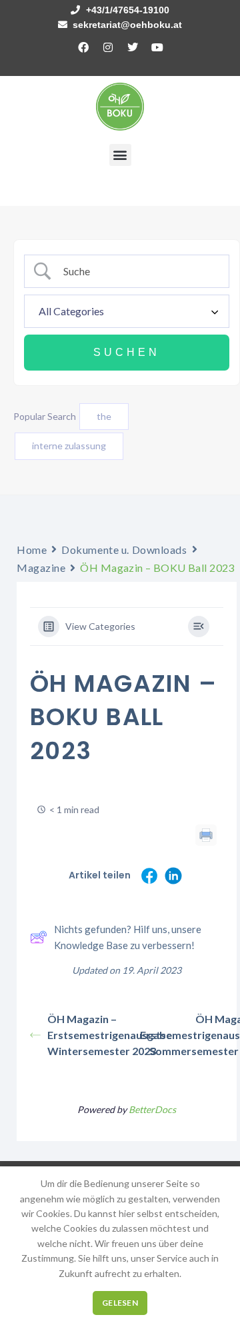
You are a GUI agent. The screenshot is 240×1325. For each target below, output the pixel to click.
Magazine (41, 567)
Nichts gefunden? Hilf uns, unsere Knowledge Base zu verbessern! (127, 937)
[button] (120, 155)
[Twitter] (132, 47)
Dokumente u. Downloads (124, 549)
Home (32, 549)
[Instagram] (108, 47)
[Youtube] (157, 47)
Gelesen (120, 1303)
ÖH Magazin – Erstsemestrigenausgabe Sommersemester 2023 (188, 1034)
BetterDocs (152, 1109)
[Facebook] (83, 47)
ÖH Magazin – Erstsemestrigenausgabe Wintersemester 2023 (87, 1034)
